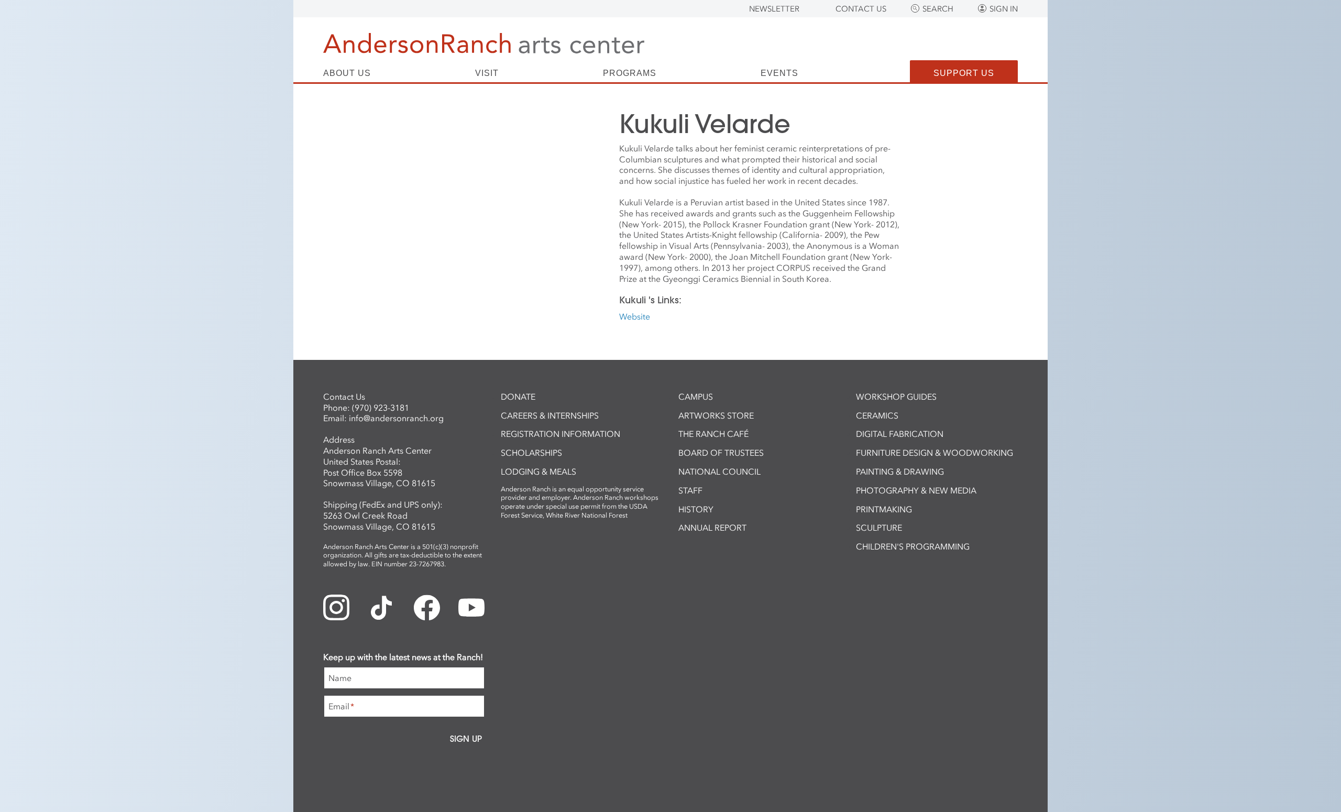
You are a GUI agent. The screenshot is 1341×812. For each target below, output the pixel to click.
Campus (695, 396)
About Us (347, 73)
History (695, 509)
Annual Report (712, 527)
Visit (487, 73)
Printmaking (884, 509)
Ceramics (877, 415)
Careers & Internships (550, 415)
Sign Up (466, 738)
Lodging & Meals (538, 471)
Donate (518, 396)
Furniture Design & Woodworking (934, 452)
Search (937, 9)
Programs (629, 73)
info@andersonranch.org (396, 418)
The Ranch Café (713, 434)
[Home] (483, 43)
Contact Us (861, 9)
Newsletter (774, 9)
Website (634, 316)
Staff (690, 490)
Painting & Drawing (900, 471)
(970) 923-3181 (380, 407)
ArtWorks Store (716, 415)
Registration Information (560, 434)
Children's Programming (913, 546)
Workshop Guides (896, 396)
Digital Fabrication (899, 434)
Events (779, 73)
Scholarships (531, 452)
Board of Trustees (721, 452)
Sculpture (879, 527)
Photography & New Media (916, 490)
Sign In (1004, 9)
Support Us (963, 73)
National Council (719, 471)
